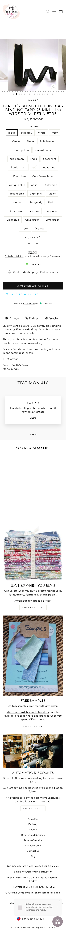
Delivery (33, 824)
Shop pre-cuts (33, 607)
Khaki (33, 158)
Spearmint (49, 158)
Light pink (36, 193)
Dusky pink (50, 184)
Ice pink (34, 211)
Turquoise (51, 211)
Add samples (33, 726)
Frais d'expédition (14, 256)
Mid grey (26, 132)
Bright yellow (21, 150)
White (41, 132)
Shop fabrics (33, 808)
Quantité (33, 237)
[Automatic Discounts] (33, 751)
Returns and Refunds (33, 834)
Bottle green (18, 167)
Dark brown (16, 211)
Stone (30, 141)
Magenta (18, 202)
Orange (39, 228)
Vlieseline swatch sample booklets (28, 712)
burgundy (36, 202)
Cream (16, 141)
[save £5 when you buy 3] (33, 551)
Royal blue (19, 176)
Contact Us (33, 850)
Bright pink (17, 193)
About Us (33, 818)
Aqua (34, 184)
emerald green (44, 150)
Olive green (32, 219)
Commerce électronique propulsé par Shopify (33, 927)
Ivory (55, 132)
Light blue (13, 219)
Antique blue (17, 184)
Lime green (52, 219)
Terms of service (33, 840)
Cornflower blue (42, 176)
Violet (52, 193)
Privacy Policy (33, 845)
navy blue (49, 167)
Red (50, 202)
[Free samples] (33, 656)
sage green (17, 158)
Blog (33, 856)
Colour (33, 126)
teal (34, 167)
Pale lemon (47, 141)
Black (11, 132)
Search (33, 829)
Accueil (32, 99)
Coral (25, 228)
